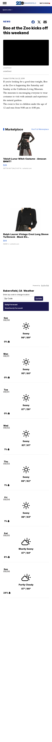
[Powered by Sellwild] (45, 286)
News (7, 21)
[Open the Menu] (4, 3)
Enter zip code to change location (16, 295)
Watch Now (44, 3)
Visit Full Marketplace (40, 129)
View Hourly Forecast (13, 308)
